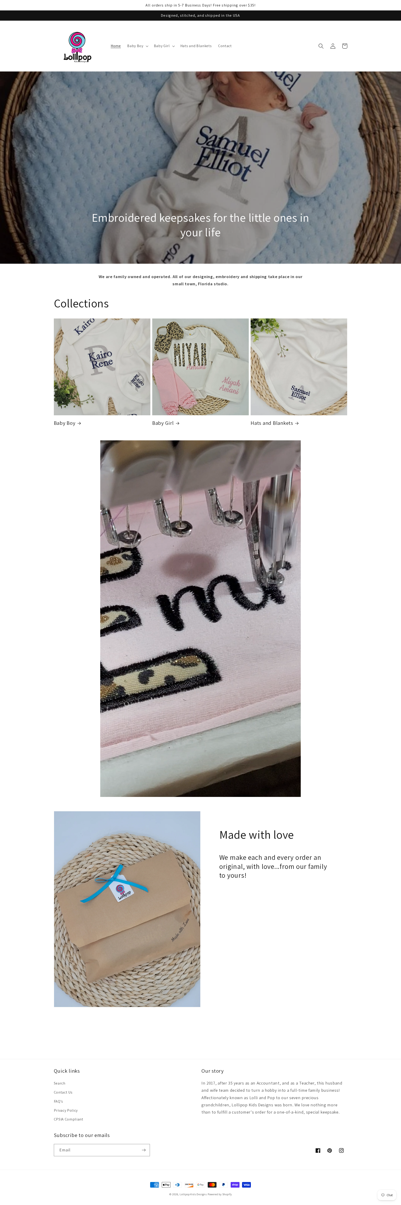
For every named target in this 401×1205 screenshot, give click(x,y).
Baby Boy (64, 423)
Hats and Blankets (272, 423)
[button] (137, 46)
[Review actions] (105, 1143)
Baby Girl (163, 423)
